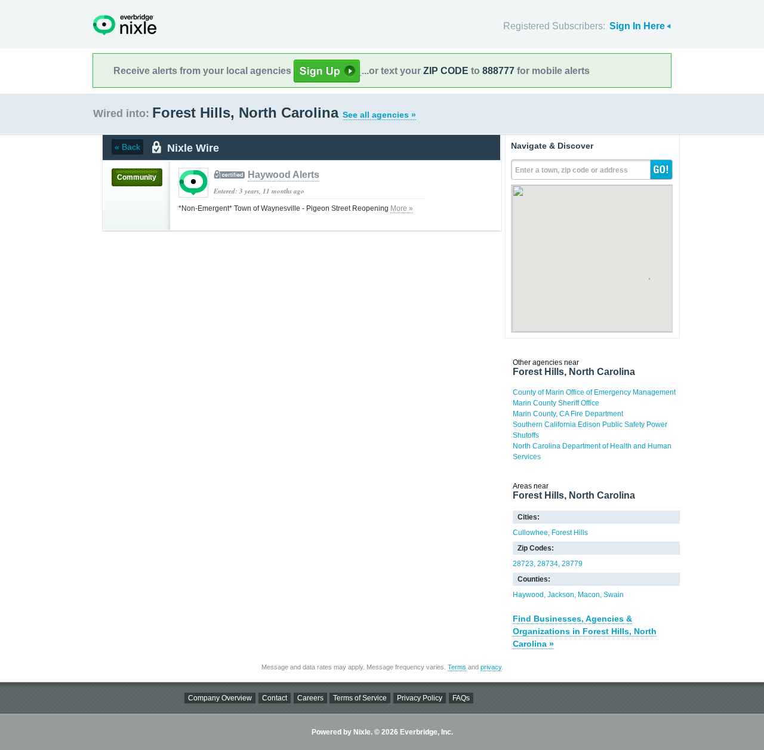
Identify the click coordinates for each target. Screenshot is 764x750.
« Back (127, 147)
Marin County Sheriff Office (556, 403)
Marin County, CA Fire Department (568, 414)
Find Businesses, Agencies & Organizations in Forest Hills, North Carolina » (585, 631)
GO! (661, 169)
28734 (547, 564)
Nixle (124, 24)
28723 (523, 564)
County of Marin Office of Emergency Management (594, 392)
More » (401, 208)
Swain (613, 595)
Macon (589, 595)
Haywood (528, 595)
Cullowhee (530, 532)
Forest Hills (570, 532)
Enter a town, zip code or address (571, 170)
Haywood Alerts (283, 175)
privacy (490, 667)
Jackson (560, 595)
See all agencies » (379, 114)
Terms (457, 667)
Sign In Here (637, 26)
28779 (572, 564)
